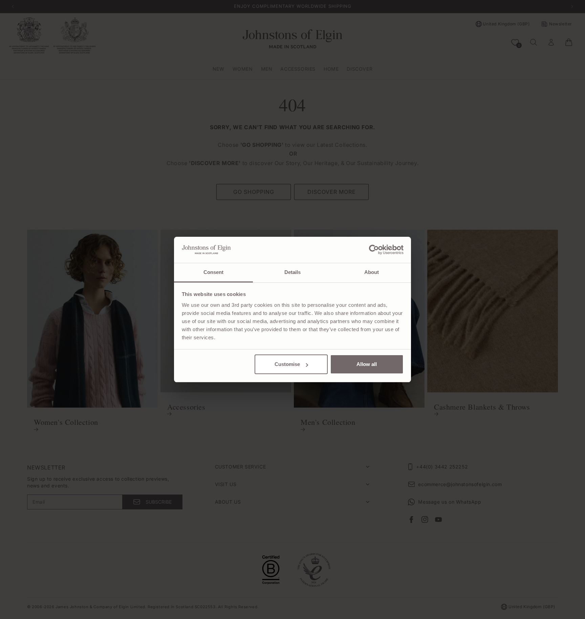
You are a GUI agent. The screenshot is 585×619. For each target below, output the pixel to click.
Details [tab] (292, 272)
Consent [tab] (213, 272)
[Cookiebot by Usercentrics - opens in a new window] (374, 250)
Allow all (366, 364)
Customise (287, 364)
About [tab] (371, 272)
